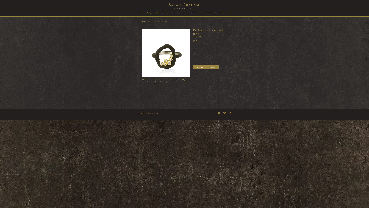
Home (144, 21)
